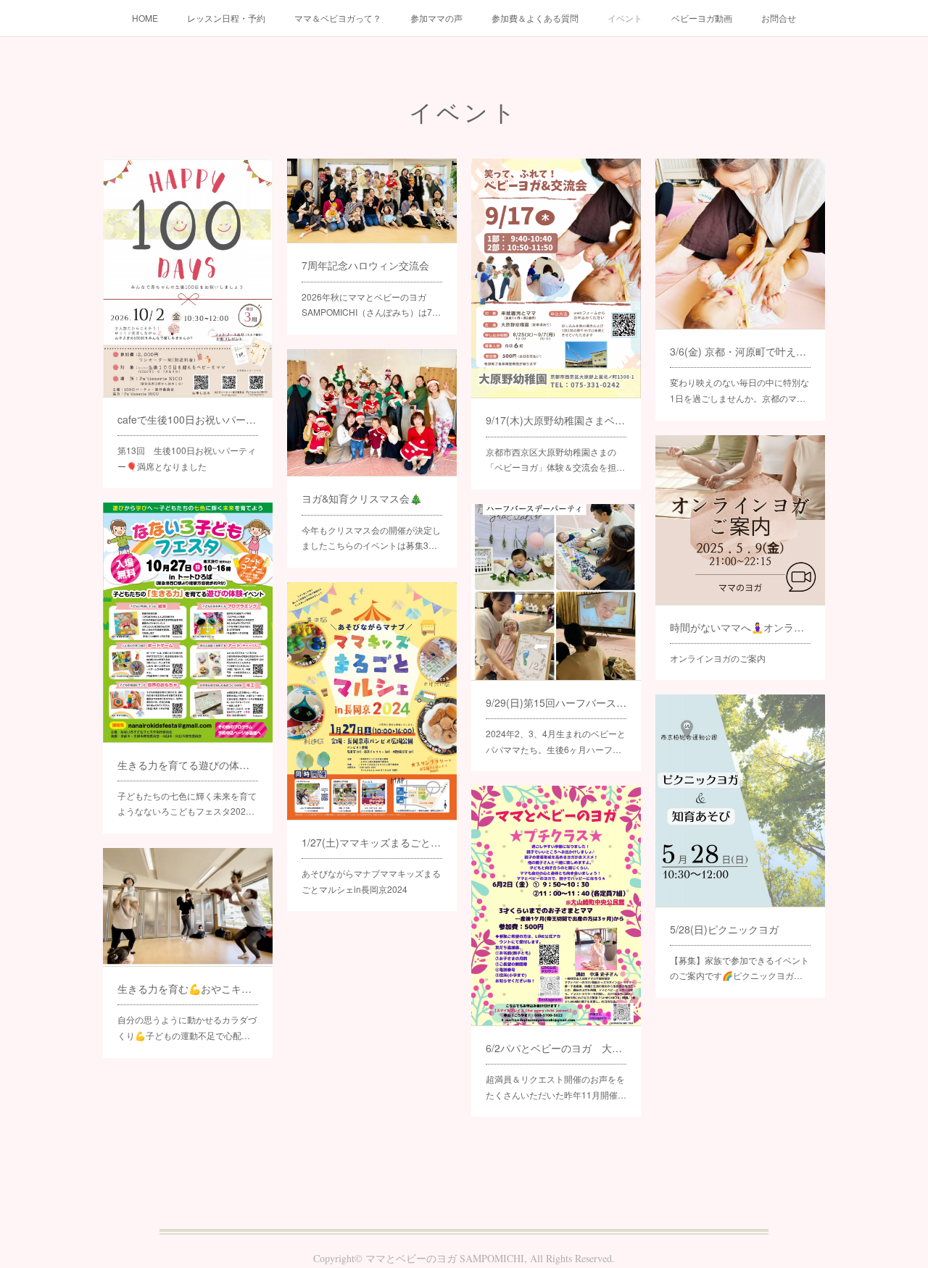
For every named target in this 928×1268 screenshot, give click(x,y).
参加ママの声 (436, 18)
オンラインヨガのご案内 (718, 658)
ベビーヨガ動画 (701, 18)
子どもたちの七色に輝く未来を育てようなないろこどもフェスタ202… (187, 803)
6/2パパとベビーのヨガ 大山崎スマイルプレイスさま (556, 1048)
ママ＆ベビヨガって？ (337, 18)
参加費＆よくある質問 (535, 18)
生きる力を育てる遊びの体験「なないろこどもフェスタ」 (187, 764)
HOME (145, 18)
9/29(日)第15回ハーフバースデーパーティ (556, 702)
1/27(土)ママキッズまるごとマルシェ (372, 842)
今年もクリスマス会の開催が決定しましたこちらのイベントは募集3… (371, 538)
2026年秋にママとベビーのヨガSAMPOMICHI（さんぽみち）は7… (371, 304)
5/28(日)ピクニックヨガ (724, 929)
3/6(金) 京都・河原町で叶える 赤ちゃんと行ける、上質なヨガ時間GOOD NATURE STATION (740, 351)
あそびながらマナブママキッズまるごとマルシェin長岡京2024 (371, 881)
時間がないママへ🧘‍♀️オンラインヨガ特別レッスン (740, 627)
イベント (625, 18)
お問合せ (778, 18)
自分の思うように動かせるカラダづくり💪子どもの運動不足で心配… (187, 1027)
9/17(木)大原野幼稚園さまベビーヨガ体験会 (556, 420)
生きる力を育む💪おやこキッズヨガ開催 (187, 988)
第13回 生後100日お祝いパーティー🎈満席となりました (186, 458)
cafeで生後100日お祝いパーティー (187, 419)
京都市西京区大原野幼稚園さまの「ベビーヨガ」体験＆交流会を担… (555, 459)
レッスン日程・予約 (226, 18)
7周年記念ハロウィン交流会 (365, 265)
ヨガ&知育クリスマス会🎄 (362, 498)
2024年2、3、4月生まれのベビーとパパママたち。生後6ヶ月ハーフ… (556, 741)
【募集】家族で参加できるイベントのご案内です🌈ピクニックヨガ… (739, 968)
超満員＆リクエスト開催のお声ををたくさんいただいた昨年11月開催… (556, 1086)
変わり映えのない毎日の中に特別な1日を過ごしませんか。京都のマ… (739, 390)
